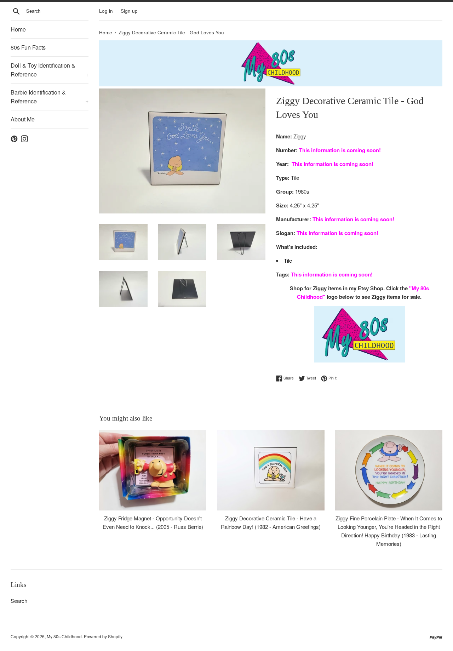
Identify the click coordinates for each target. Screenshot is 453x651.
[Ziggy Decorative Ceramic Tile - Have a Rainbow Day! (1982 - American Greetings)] (270, 470)
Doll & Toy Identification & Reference (49, 70)
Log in (106, 10)
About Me (23, 119)
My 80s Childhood (64, 636)
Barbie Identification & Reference (49, 96)
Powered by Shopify (103, 636)
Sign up (129, 10)
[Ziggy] (359, 334)
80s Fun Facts (28, 47)
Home (18, 29)
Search (19, 600)
